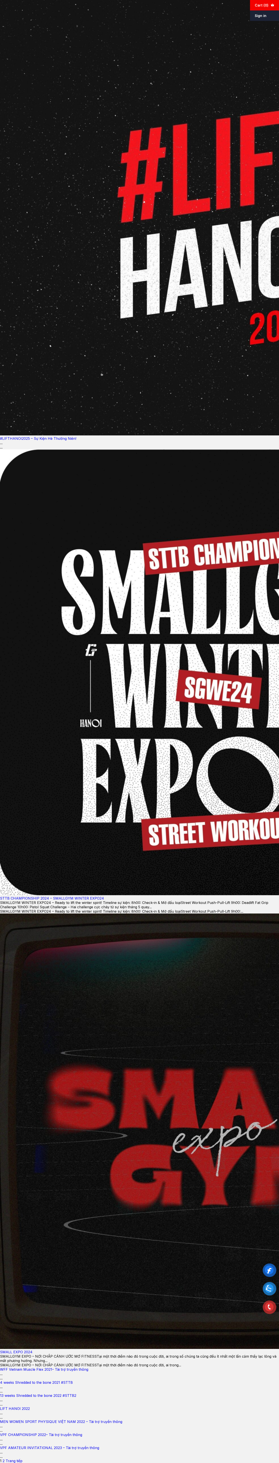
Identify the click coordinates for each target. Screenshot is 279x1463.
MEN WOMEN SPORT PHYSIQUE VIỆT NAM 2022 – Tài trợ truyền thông (61, 1421)
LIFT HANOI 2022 (15, 1408)
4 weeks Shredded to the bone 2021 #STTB (36, 1382)
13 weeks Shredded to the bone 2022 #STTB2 (38, 1395)
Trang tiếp (14, 1461)
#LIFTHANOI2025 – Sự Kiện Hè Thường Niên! (38, 438)
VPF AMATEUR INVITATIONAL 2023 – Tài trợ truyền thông (49, 1448)
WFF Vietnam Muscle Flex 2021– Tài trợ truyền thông (44, 1369)
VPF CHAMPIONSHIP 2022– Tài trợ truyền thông (41, 1435)
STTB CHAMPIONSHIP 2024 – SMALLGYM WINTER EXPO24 (52, 898)
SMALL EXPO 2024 (16, 1352)
